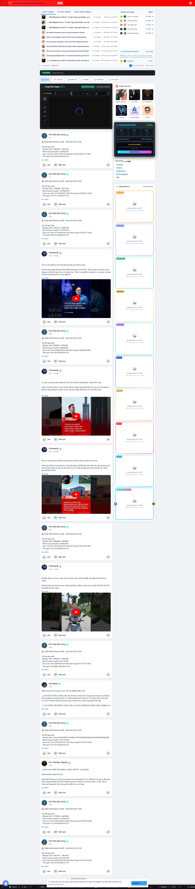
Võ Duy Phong (132, 29)
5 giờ (50, 647)
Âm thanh (99, 79)
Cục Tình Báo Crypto (57, 762)
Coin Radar (53, 684)
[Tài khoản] (190, 3)
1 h (50, 177)
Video (86, 79)
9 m (50, 137)
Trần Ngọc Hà (132, 25)
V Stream (53, 253)
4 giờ (50, 451)
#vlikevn (119, 168)
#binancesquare (122, 174)
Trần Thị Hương (132, 16)
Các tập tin (115, 79)
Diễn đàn (56, 65)
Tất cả (46, 79)
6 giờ (50, 686)
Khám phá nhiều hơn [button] (55, 884)
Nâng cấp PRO (134, 152)
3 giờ (50, 256)
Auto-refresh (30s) (138, 65)
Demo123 (130, 61)
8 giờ (50, 844)
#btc (117, 177)
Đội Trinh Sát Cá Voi (57, 135)
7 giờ (50, 804)
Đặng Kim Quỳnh (133, 33)
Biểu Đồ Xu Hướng (88, 87)
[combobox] (36, 3)
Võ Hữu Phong (132, 21)
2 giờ (50, 216)
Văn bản (59, 79)
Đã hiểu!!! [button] (136, 883)
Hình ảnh (73, 79)
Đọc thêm (45, 160)
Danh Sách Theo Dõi (103, 87)
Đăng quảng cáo (148, 186)
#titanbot (119, 165)
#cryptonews (120, 171)
